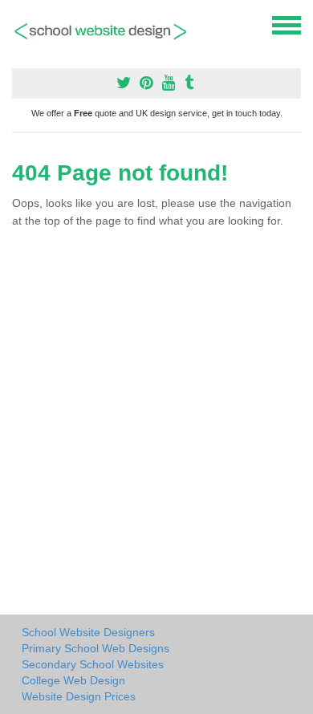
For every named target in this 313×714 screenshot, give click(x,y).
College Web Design (73, 680)
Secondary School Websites (93, 664)
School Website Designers (88, 632)
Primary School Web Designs (95, 648)
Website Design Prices (79, 696)
